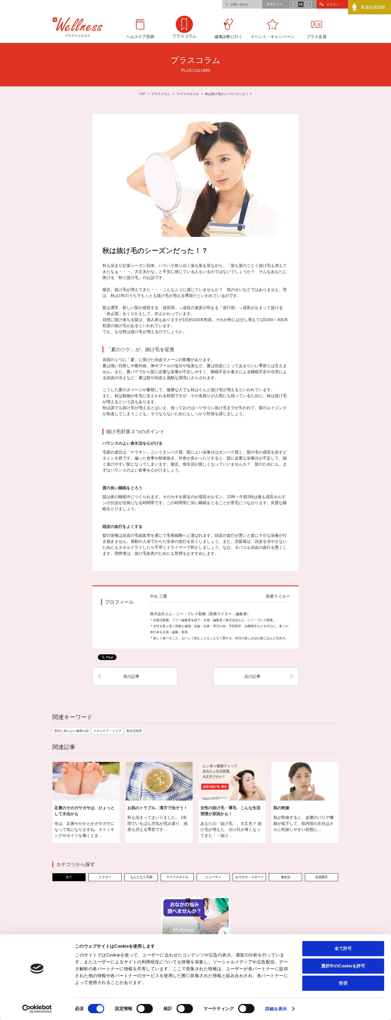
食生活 (285, 877)
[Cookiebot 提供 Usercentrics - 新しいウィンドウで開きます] (37, 1009)
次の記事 (252, 676)
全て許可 (343, 948)
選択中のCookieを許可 (343, 965)
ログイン (333, 4)
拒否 (343, 983)
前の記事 (131, 676)
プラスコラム (160, 94)
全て (69, 877)
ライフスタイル (188, 94)
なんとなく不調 (141, 877)
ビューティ (213, 877)
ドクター (105, 877)
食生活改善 (134, 730)
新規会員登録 (373, 7)
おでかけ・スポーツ (249, 877)
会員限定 (321, 877)
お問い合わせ (239, 4)
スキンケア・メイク (107, 730)
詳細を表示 (276, 1008)
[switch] (145, 1008)
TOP (142, 94)
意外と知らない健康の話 (71, 730)
